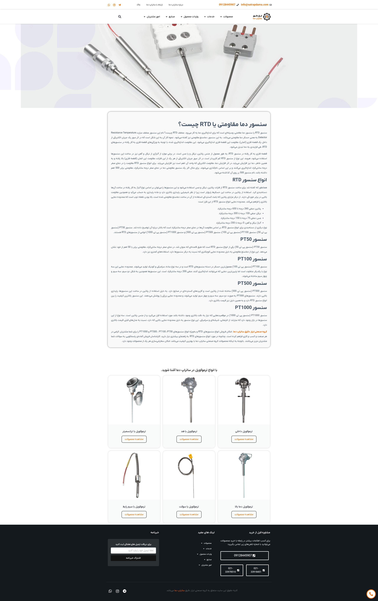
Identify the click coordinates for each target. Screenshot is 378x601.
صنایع (172, 16)
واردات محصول (191, 16)
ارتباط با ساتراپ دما (154, 4)
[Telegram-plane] (119, 5)
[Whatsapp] (109, 5)
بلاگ (138, 4)
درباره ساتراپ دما (176, 4)
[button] (119, 16)
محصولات (228, 16)
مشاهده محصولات (244, 439)
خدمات (210, 16)
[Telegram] (124, 591)
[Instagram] (114, 5)
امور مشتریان (153, 16)
